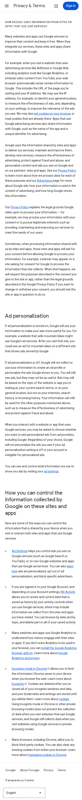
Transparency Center (19, 780)
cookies (64, 699)
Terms (62, 770)
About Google (30, 770)
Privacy (49, 770)
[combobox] (24, 793)
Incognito (18, 684)
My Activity (68, 592)
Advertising (44, 180)
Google (10, 770)
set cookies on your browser (52, 113)
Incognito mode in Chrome (29, 668)
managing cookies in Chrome (47, 755)
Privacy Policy (67, 170)
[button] (7, 6)
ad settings (51, 471)
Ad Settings (19, 551)
